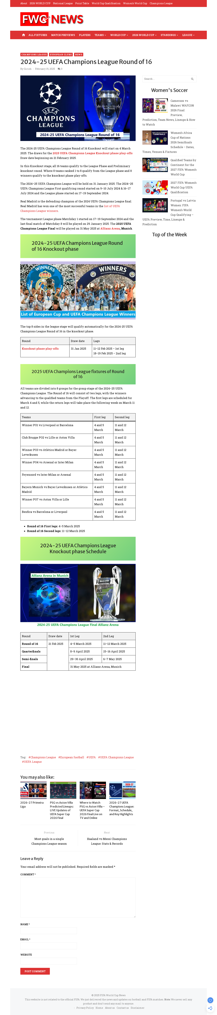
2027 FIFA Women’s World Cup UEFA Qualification (183, 187)
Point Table (82, 3)
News (78, 54)
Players (85, 35)
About (23, 3)
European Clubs (61, 54)
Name (25, 924)
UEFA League (33, 761)
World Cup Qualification (106, 3)
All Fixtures (37, 35)
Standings (168, 35)
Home (99, 1007)
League (187, 35)
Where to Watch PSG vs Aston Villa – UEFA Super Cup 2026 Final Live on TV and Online (92, 810)
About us (110, 1007)
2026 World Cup (143, 35)
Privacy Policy (85, 1007)
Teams (99, 35)
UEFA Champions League (117, 757)
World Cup (118, 35)
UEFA (92, 757)
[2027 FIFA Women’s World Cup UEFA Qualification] (155, 188)
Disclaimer (137, 1007)
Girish (28, 68)
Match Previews (63, 35)
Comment (28, 874)
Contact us (123, 1007)
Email (25, 939)
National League (63, 3)
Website (26, 954)
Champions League (161, 3)
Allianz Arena (110, 228)
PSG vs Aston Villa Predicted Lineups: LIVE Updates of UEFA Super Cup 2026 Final (62, 810)
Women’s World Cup (135, 3)
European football (72, 757)
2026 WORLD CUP (40, 3)
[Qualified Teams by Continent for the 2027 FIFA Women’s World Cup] (155, 166)
